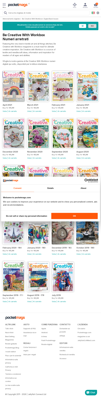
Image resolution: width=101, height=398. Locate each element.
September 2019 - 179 (13, 295)
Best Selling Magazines (9, 338)
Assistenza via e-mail (30, 334)
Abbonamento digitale (11, 19)
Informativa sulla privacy (11, 361)
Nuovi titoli (9, 333)
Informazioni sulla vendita (66, 349)
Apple (43, 329)
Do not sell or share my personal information (26, 216)
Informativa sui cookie (11, 379)
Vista (5, 111)
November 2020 (34, 152)
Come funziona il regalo (29, 349)
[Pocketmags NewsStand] (17, 5)
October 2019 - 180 (85, 248)
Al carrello (12, 111)
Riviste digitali (46, 344)
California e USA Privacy (11, 368)
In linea (44, 336)
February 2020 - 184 (12, 248)
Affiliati (62, 336)
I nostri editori (10, 352)
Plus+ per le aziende (13, 356)
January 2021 (82, 105)
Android (44, 333)
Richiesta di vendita (67, 355)
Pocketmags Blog (12, 348)
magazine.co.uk (84, 336)
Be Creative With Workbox (32, 19)
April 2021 (7, 105)
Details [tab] (50, 188)
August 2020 (82, 152)
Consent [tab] (17, 188)
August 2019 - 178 (35, 295)
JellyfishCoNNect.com (86, 340)
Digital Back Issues (51, 19)
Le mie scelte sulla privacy (12, 387)
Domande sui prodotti (65, 330)
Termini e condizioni (13, 374)
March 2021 (32, 105)
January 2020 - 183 (36, 248)
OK (74, 216)
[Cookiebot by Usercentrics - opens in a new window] (86, 181)
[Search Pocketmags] (5, 13)
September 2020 (60, 152)
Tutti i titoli (9, 329)
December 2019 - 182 (62, 248)
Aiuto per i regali (29, 355)
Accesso (63, 358)
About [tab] (83, 188)
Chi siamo (81, 329)
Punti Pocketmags (48, 340)
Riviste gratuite (11, 344)
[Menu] (4, 4)
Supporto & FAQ (29, 329)
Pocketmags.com (84, 333)
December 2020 (10, 152)
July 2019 (56, 295)
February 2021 (58, 105)
